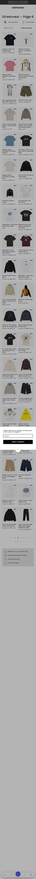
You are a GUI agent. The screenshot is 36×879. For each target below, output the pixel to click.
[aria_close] (18, 449)
